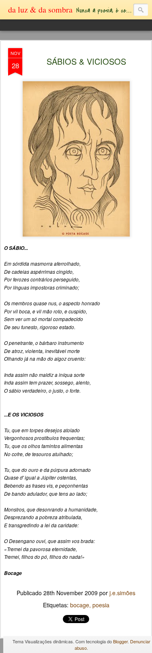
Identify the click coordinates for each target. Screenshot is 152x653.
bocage (79, 605)
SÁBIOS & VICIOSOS (86, 61)
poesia (100, 605)
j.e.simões (122, 593)
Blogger (120, 641)
